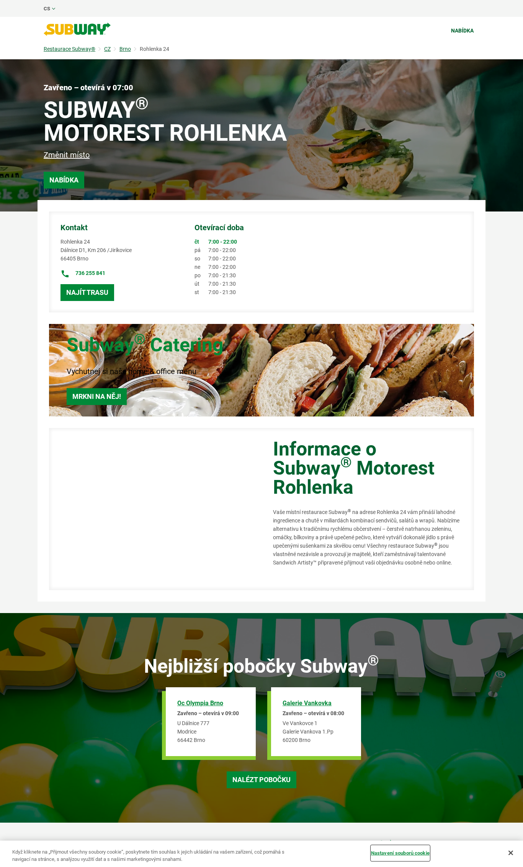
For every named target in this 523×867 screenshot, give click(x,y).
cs (47, 8)
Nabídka (462, 31)
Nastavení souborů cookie (400, 853)
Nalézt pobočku (261, 780)
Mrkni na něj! (96, 396)
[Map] (152, 509)
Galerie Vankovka (307, 703)
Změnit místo (67, 154)
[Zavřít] (510, 852)
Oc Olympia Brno (200, 703)
